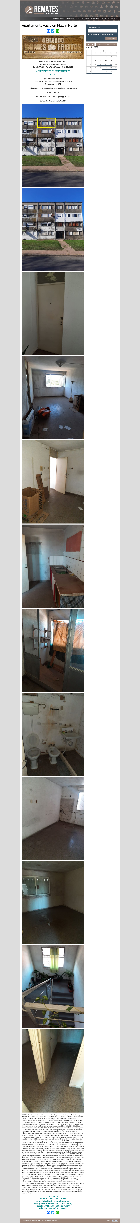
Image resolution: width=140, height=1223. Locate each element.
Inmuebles (70, 18)
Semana (106, 44)
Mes (99, 44)
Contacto (108, 1220)
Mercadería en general (110, 18)
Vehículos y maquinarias (90, 18)
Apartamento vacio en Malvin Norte (49, 25)
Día (114, 44)
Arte (78, 18)
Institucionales (58, 18)
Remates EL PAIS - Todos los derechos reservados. (45, 1220)
